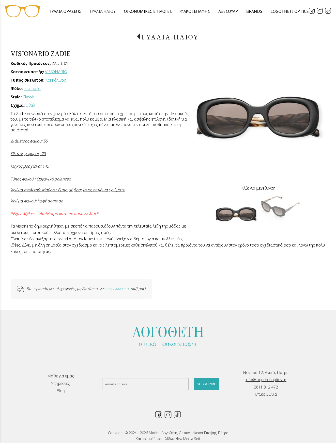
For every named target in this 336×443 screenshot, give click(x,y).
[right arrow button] (318, 117)
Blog (61, 390)
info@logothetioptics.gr (265, 379)
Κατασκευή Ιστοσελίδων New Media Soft (168, 438)
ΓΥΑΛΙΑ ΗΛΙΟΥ (170, 37)
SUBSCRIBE (206, 384)
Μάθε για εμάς (60, 376)
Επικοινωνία (266, 394)
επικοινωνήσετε (117, 288)
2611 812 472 (266, 387)
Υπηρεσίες (60, 383)
